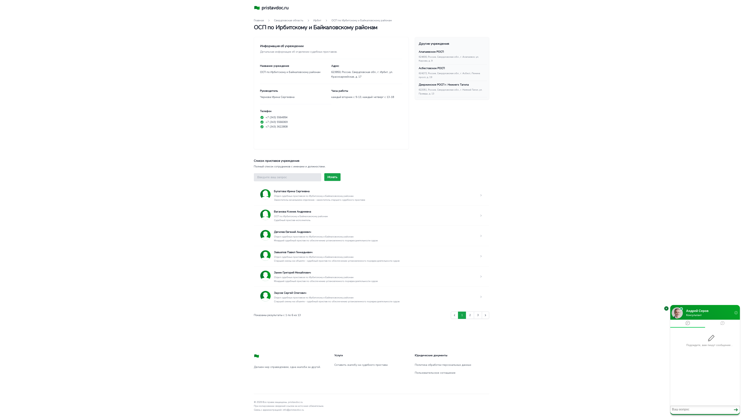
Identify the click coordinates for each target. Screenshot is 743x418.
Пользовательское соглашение (435, 373)
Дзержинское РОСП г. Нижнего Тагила (444, 85)
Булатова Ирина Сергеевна (292, 191)
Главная (259, 20)
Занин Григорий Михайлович (292, 272)
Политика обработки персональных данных (443, 365)
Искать (332, 177)
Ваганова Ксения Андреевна (292, 211)
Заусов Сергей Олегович (290, 293)
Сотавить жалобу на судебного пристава (361, 365)
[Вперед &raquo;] (485, 315)
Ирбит (317, 20)
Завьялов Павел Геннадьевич (293, 252)
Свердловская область (288, 20)
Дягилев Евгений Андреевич (292, 232)
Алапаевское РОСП (431, 52)
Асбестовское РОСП (432, 68)
